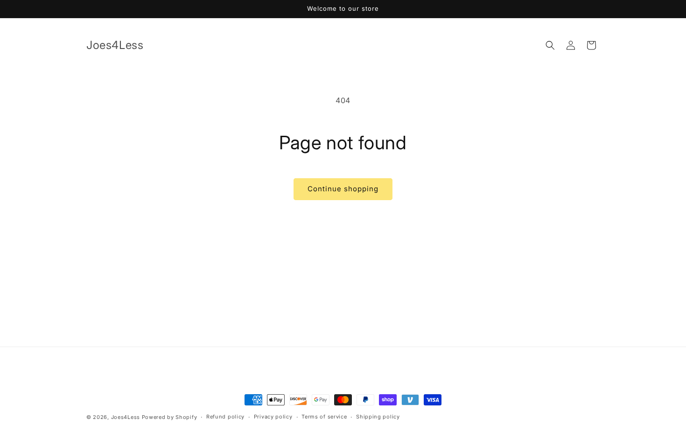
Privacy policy (273, 416)
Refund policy (225, 416)
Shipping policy (378, 416)
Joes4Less (125, 417)
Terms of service (324, 416)
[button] (550, 45)
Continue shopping (343, 188)
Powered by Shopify (169, 417)
